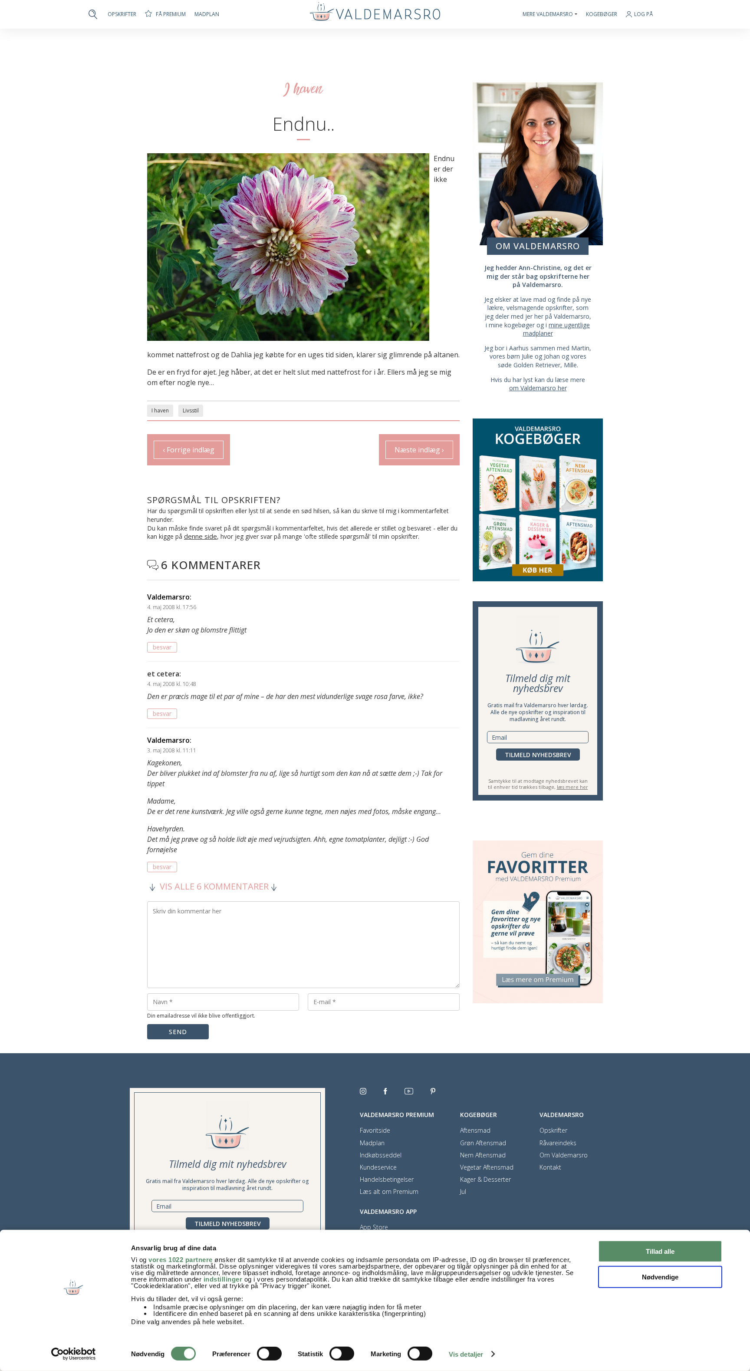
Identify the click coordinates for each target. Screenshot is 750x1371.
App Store (374, 1227)
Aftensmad (475, 1130)
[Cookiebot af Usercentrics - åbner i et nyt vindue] (74, 1354)
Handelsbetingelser (387, 1179)
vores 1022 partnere (180, 1259)
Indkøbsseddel (380, 1155)
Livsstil (191, 410)
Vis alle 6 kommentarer (214, 887)
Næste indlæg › (419, 450)
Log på (643, 14)
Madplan (206, 14)
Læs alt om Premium (389, 1192)
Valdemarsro (168, 597)
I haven (160, 410)
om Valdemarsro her (538, 388)
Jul (463, 1192)
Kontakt (550, 1167)
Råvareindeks (557, 1143)
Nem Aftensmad (483, 1155)
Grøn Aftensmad (483, 1143)
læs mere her (572, 787)
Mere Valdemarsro (548, 14)
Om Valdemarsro (563, 1155)
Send (178, 1032)
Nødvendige (660, 1276)
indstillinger (223, 1279)
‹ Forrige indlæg (188, 450)
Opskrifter (122, 14)
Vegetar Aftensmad (486, 1167)
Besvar (162, 647)
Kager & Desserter (485, 1179)
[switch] (269, 1354)
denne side (200, 536)
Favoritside (375, 1130)
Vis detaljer (466, 1354)
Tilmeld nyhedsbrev (538, 755)
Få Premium (171, 14)
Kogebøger (601, 14)
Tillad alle (660, 1251)
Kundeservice (378, 1167)
